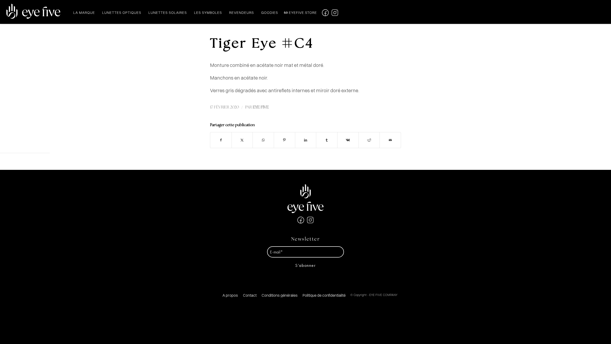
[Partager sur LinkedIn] (305, 140)
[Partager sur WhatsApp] (263, 140)
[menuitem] (230, 295)
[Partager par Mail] (390, 140)
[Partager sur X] (242, 140)
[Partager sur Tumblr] (326, 140)
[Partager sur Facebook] (221, 140)
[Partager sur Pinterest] (284, 140)
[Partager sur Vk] (347, 140)
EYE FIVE (261, 107)
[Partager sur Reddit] (369, 140)
